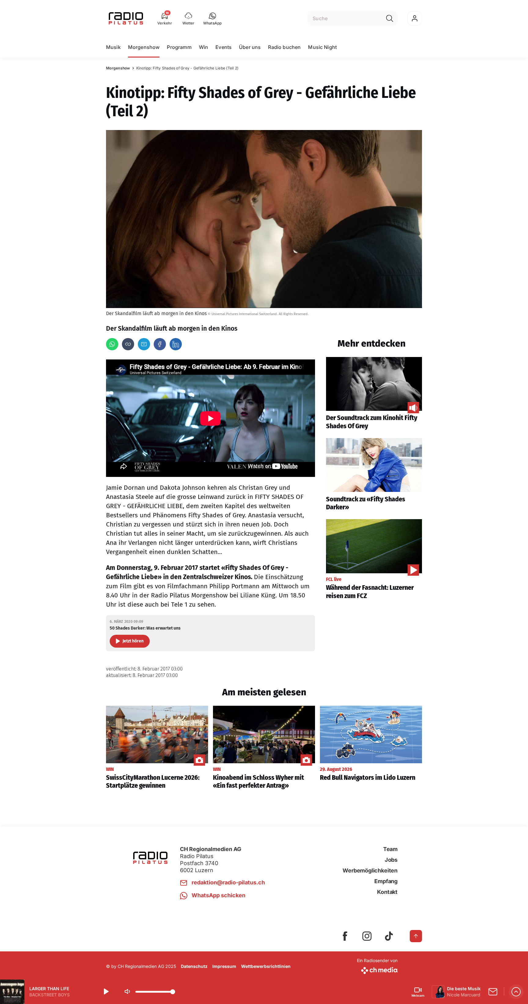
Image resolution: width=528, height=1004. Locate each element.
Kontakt (387, 892)
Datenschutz (194, 966)
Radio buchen (284, 47)
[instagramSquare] (367, 936)
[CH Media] (377, 969)
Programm (179, 47)
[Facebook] (160, 344)
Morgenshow (144, 47)
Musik (113, 47)
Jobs (391, 860)
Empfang (386, 881)
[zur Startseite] (126, 18)
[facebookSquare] (345, 936)
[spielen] (106, 992)
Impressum (224, 966)
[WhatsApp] (112, 344)
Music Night (322, 47)
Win (203, 47)
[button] (212, 18)
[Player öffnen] (516, 991)
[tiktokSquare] (389, 936)
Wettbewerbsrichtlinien (266, 966)
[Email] (144, 344)
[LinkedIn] (176, 344)
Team (390, 849)
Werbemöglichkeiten (370, 870)
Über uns (250, 47)
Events (223, 47)
